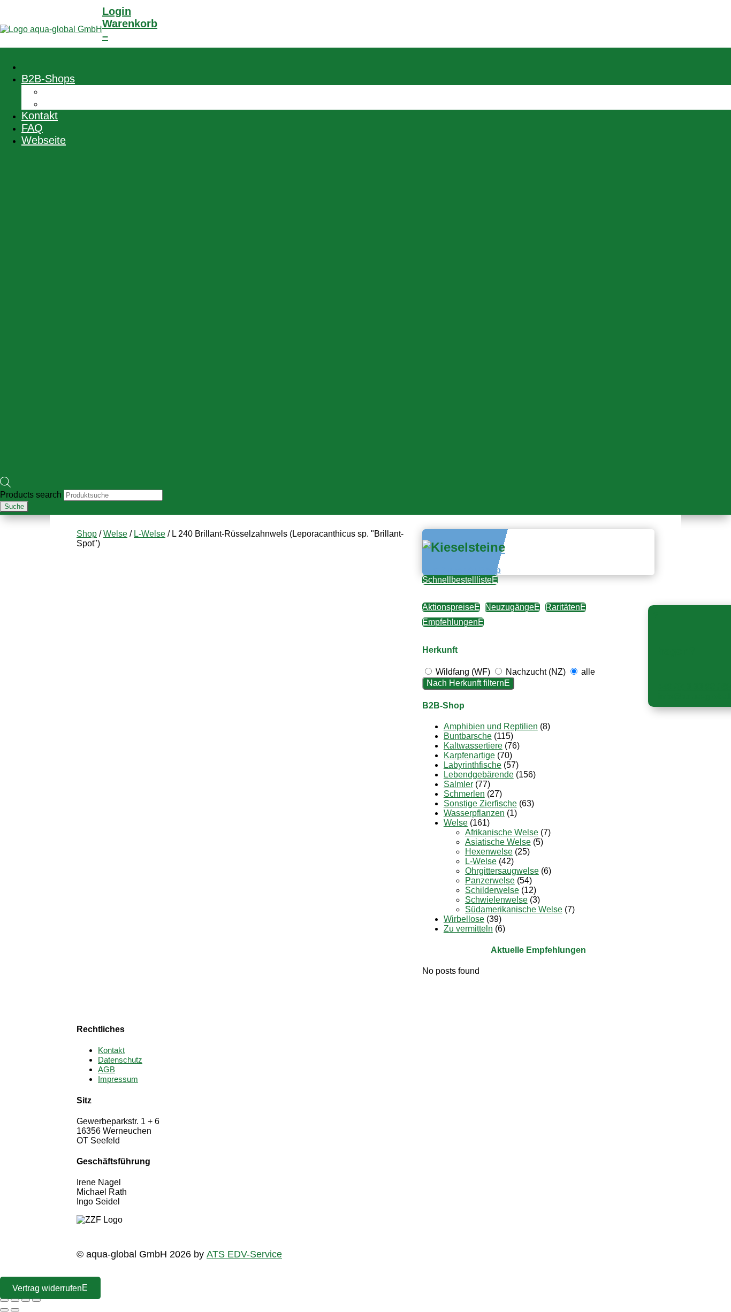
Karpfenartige (469, 755)
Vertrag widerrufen (47, 1287)
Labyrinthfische (472, 764)
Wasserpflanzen (474, 813)
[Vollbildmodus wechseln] (15, 1300)
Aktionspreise (448, 607)
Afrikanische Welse (501, 832)
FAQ (32, 128)
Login (116, 11)
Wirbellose (464, 919)
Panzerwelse (490, 880)
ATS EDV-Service (244, 1254)
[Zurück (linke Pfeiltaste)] (4, 1309)
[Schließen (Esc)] (36, 1300)
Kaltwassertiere (473, 745)
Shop (87, 533)
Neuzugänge (509, 607)
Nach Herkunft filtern (465, 683)
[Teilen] (25, 1300)
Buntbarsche (468, 736)
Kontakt (39, 115)
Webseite (43, 140)
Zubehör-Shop (77, 103)
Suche (14, 506)
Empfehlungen (450, 622)
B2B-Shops (48, 79)
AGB (106, 1069)
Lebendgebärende (479, 774)
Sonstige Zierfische (480, 803)
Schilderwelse (492, 890)
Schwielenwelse (496, 899)
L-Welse (149, 533)
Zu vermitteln (468, 928)
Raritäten (562, 607)
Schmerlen (464, 793)
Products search (32, 494)
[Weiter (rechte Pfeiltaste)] (15, 1309)
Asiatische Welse (498, 841)
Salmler (458, 784)
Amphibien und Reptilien (491, 726)
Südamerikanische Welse (513, 909)
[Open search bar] (5, 484)
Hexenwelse (489, 851)
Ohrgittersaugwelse (502, 870)
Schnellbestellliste (457, 579)
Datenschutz (120, 1059)
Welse (115, 533)
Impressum (118, 1079)
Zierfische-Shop (80, 91)
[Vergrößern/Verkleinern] (4, 1300)
